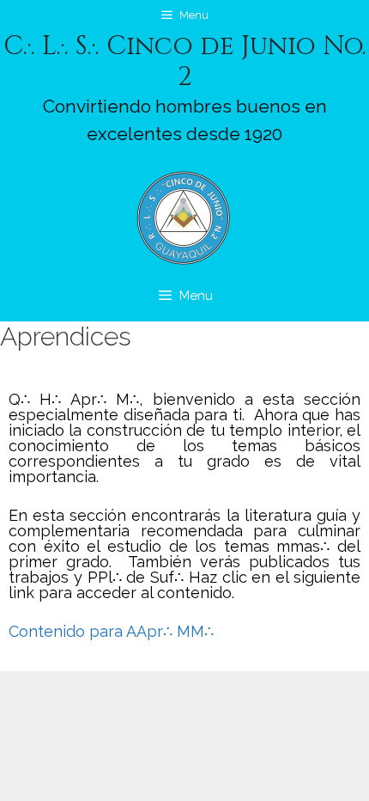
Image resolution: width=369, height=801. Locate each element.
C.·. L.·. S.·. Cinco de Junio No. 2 (184, 62)
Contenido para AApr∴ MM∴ (111, 631)
